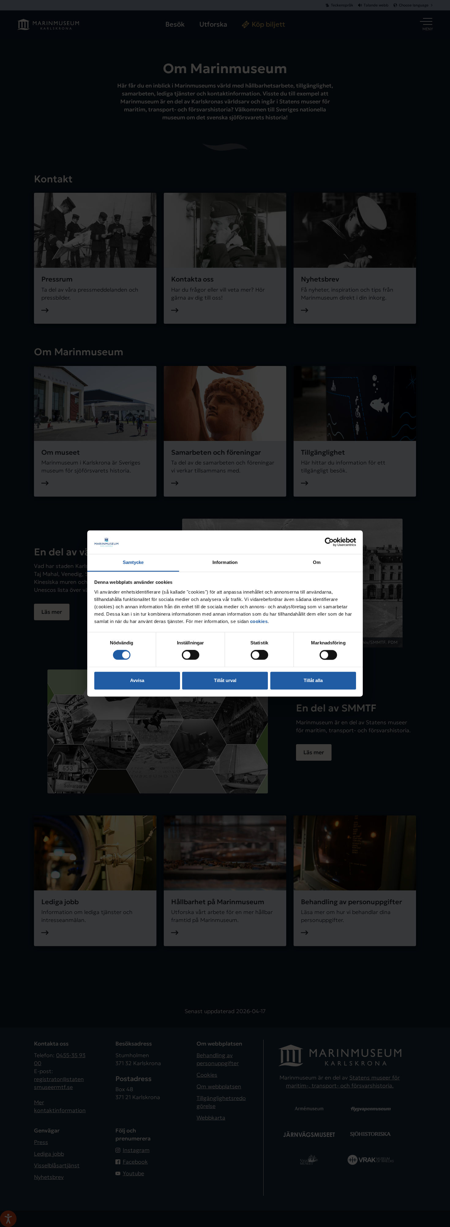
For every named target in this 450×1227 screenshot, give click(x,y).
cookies (259, 621)
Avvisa (137, 680)
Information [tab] (225, 562)
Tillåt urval (225, 680)
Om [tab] (317, 562)
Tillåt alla (313, 680)
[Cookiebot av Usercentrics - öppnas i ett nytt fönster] (329, 542)
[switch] (190, 655)
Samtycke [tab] (133, 562)
